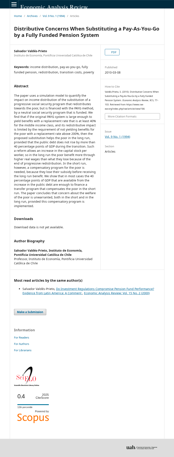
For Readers (21, 337)
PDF (113, 52)
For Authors (21, 344)
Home (18, 16)
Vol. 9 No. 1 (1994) (54, 16)
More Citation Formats (122, 116)
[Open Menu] (14, 4)
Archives (32, 16)
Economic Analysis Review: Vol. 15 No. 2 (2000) (117, 293)
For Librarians (22, 350)
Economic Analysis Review (54, 7)
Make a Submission (30, 312)
